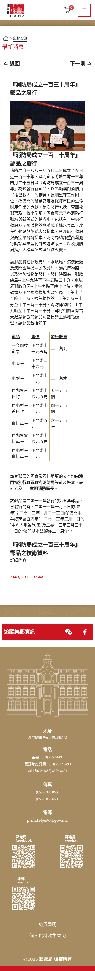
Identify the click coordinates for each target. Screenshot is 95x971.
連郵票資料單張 (20, 438)
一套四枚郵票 (20, 348)
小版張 (18, 363)
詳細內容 (18, 560)
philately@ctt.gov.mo (47, 820)
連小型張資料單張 (20, 453)
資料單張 (20, 423)
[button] (84, 10)
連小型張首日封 (20, 408)
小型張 (18, 378)
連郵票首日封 (20, 393)
